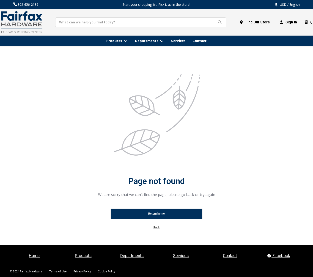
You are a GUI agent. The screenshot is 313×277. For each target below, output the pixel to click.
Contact (230, 255)
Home (34, 255)
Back (157, 227)
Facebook (281, 255)
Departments (132, 255)
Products (83, 255)
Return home (156, 213)
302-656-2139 (28, 4)
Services (181, 255)
